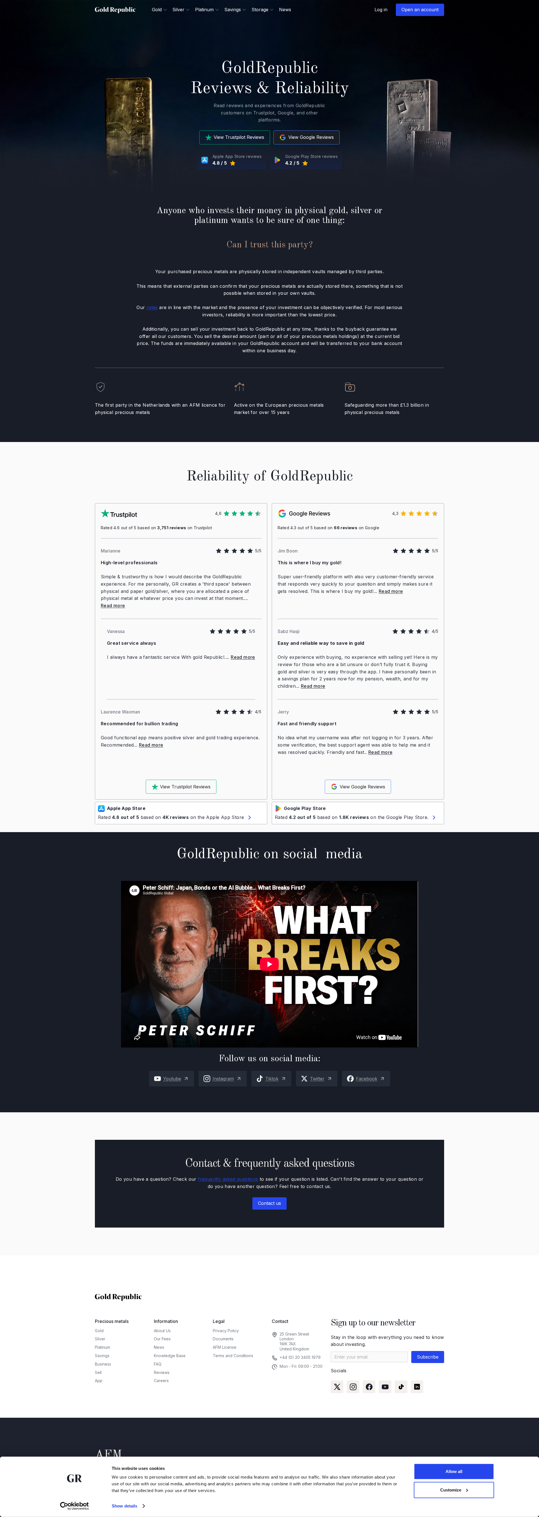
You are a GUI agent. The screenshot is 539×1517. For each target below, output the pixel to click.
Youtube (172, 1078)
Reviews (162, 1372)
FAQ (157, 1364)
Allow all (454, 1471)
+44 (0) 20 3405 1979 (300, 1357)
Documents (223, 1338)
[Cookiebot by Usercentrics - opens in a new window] (74, 1506)
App (98, 1380)
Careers (161, 1380)
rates (152, 307)
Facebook (366, 1078)
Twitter (317, 1078)
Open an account (419, 9)
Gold (99, 1330)
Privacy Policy (226, 1330)
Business (103, 1364)
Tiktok (271, 1078)
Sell (98, 1372)
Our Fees (162, 1338)
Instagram (223, 1078)
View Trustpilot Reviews (239, 137)
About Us (162, 1330)
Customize (450, 1489)
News (285, 9)
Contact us (269, 1203)
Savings (102, 1355)
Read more (113, 605)
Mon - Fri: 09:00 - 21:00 (301, 1366)
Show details (124, 1506)
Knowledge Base (170, 1355)
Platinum (102, 1347)
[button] (159, 9)
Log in (380, 9)
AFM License (224, 1347)
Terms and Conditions (233, 1355)
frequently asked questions (228, 1179)
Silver (100, 1338)
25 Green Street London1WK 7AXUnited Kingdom (294, 1341)
